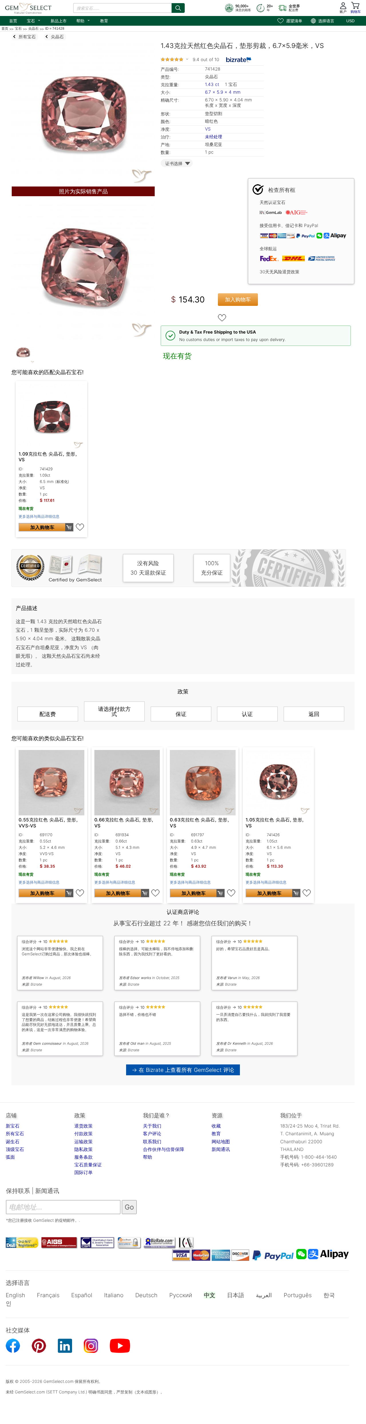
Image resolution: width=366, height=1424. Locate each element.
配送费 (47, 714)
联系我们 (152, 1141)
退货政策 (83, 1126)
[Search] (178, 8)
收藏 (216, 1126)
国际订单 (83, 1172)
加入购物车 (238, 299)
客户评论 (152, 1133)
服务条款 (83, 1157)
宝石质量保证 (88, 1165)
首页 (13, 21)
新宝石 (12, 1126)
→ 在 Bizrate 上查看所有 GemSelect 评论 (183, 1069)
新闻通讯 (221, 1149)
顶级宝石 (15, 1149)
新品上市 (59, 21)
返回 (314, 714)
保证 (181, 714)
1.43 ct (213, 84)
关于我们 (152, 1126)
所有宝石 (15, 1133)
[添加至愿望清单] (222, 318)
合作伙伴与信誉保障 (163, 1149)
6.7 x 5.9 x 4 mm (222, 92)
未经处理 (213, 136)
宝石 (34, 20)
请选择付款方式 (114, 711)
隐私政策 (83, 1149)
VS (208, 129)
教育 (104, 21)
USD (350, 21)
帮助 (83, 20)
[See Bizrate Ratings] (239, 59)
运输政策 (83, 1141)
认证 (247, 714)
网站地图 (221, 1141)
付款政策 (83, 1133)
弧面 (10, 1157)
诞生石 (12, 1141)
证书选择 (173, 163)
